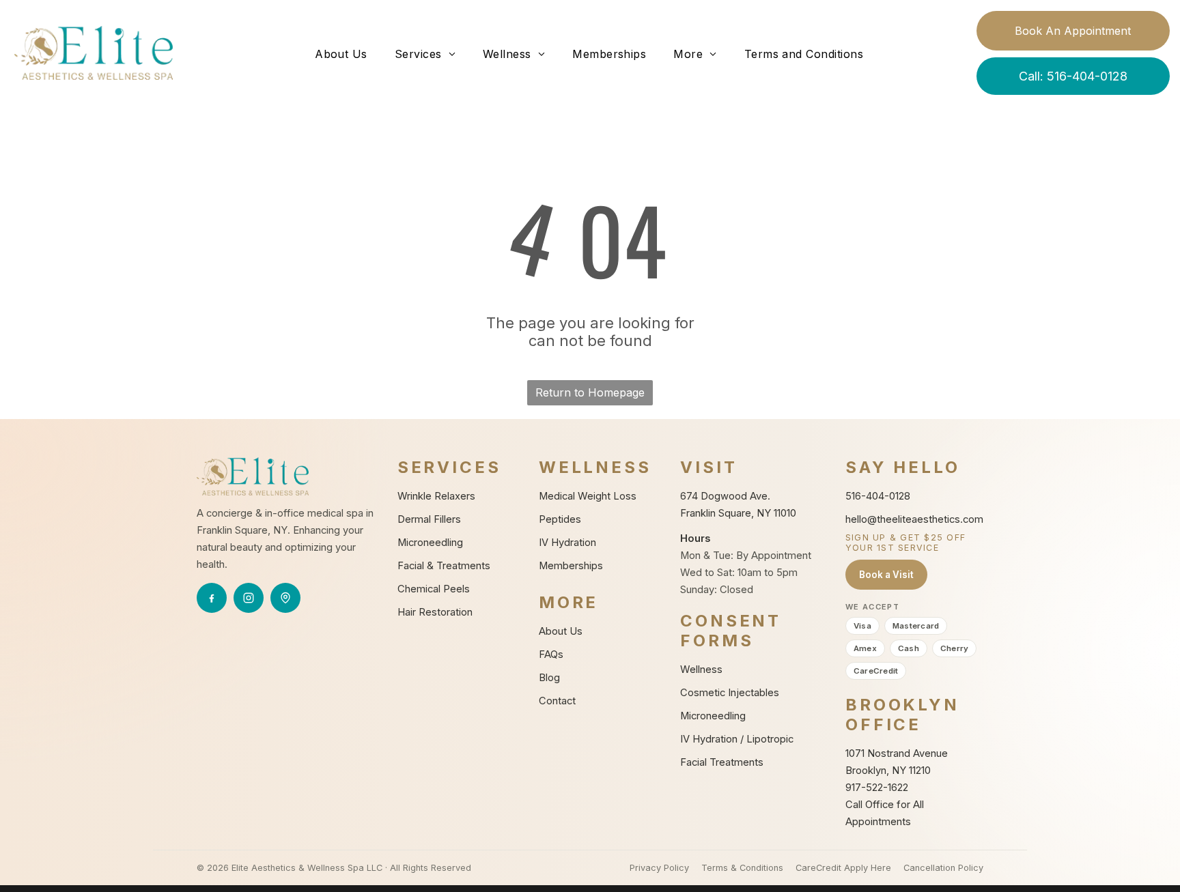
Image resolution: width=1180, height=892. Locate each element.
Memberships (571, 566)
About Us (560, 631)
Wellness (701, 669)
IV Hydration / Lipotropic (736, 739)
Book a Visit (886, 574)
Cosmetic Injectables (729, 693)
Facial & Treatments (443, 566)
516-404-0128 (877, 496)
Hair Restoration (435, 612)
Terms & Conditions (742, 868)
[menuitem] (341, 54)
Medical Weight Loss (587, 496)
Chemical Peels (433, 589)
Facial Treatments (721, 762)
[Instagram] (249, 598)
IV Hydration (567, 542)
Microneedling (430, 542)
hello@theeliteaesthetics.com (914, 519)
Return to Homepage (590, 392)
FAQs (551, 654)
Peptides (560, 519)
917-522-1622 (876, 787)
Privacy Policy (659, 868)
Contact (557, 701)
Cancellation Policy (943, 868)
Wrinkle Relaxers (436, 496)
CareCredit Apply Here (843, 868)
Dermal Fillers (429, 519)
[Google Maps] (285, 598)
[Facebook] (212, 598)
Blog (549, 678)
